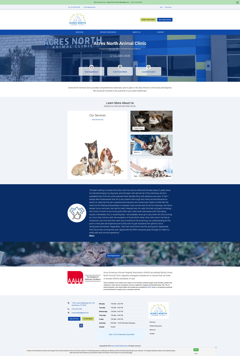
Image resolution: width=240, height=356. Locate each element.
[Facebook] (81, 325)
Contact (160, 32)
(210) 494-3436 (120, 56)
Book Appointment (165, 20)
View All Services (97, 119)
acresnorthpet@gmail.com (80, 313)
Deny (196, 353)
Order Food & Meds (148, 20)
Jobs (161, 7)
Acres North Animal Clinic (119, 346)
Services (79, 32)
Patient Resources (108, 32)
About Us (136, 32)
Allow (196, 349)
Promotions (168, 7)
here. (130, 352)
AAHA (149, 287)
